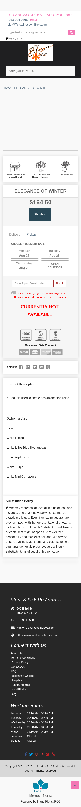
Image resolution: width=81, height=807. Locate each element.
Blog (13, 694)
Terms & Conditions (23, 657)
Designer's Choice (22, 675)
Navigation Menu (21, 71)
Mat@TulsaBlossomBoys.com (27, 24)
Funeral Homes (20, 684)
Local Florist (18, 689)
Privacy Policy (20, 662)
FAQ (14, 671)
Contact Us (18, 666)
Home (7, 88)
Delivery (14, 234)
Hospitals (16, 680)
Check (59, 283)
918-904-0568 (18, 19)
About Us (16, 653)
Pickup (31, 234)
